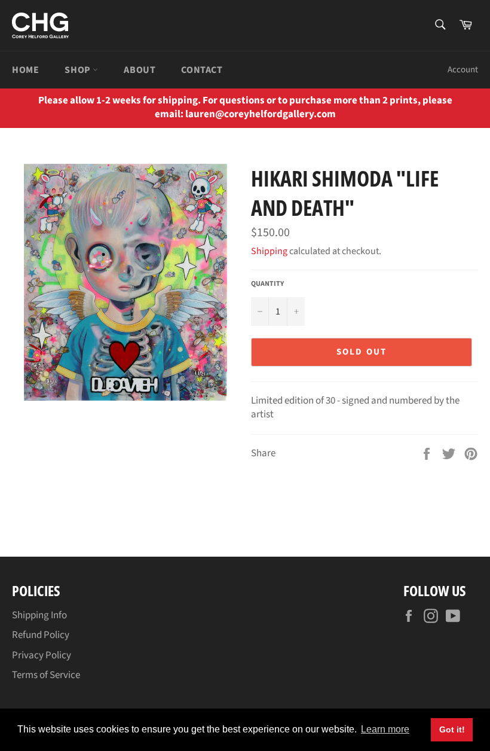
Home (25, 70)
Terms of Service (46, 675)
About (139, 70)
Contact (201, 70)
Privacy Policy (41, 655)
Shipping (269, 251)
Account (463, 69)
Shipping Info (39, 615)
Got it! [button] (452, 729)
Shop (79, 70)
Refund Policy (40, 635)
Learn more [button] (385, 729)
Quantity (267, 284)
